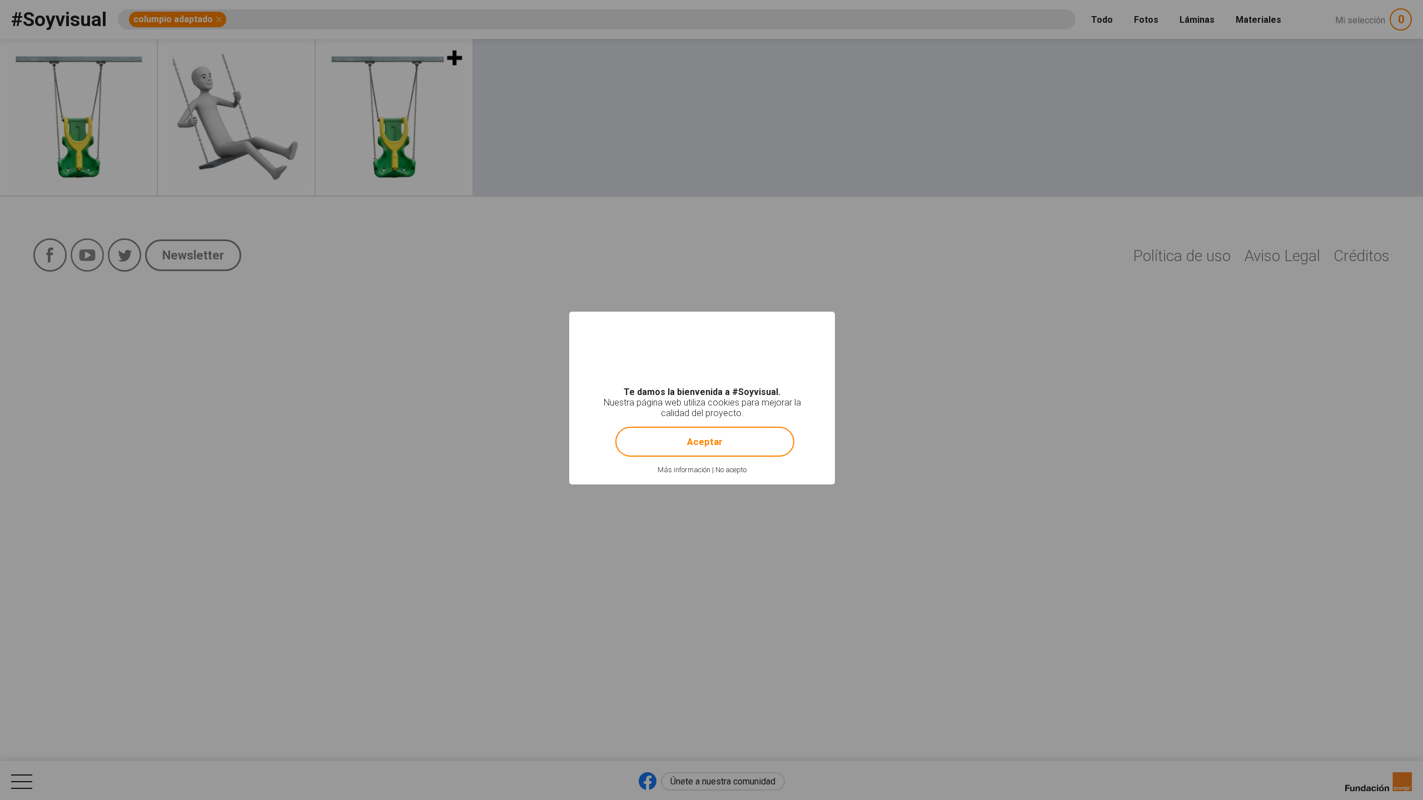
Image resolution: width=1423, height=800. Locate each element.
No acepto (731, 470)
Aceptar (705, 441)
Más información (684, 470)
